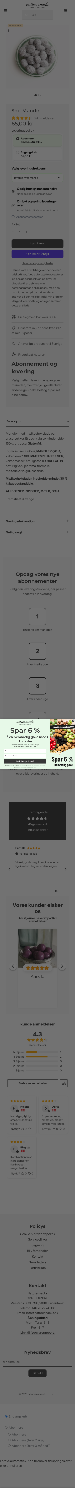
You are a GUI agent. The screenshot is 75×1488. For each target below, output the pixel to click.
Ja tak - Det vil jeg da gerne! (25, 761)
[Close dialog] (73, 721)
